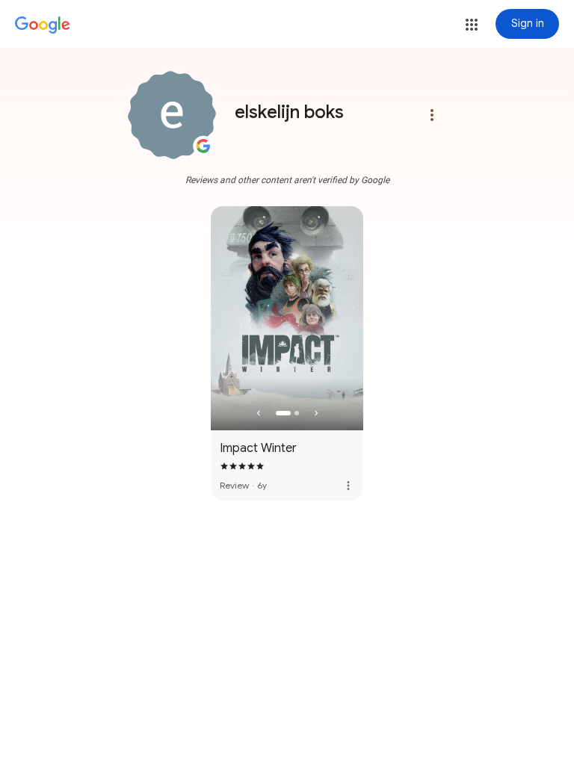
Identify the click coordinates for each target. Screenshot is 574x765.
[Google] (42, 25)
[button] (472, 25)
